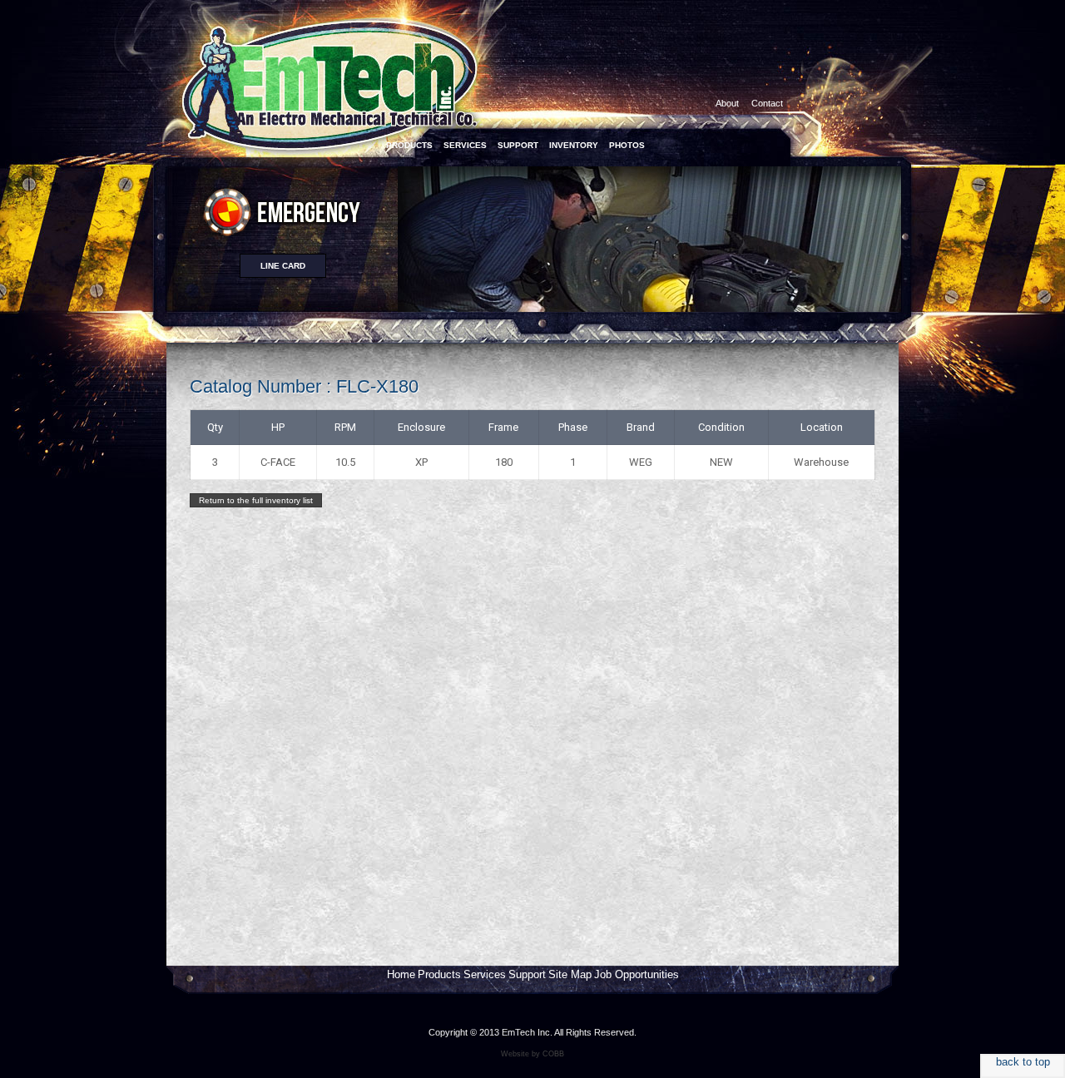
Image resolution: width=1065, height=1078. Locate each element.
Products (439, 974)
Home (401, 974)
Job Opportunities (636, 974)
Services (484, 974)
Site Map (570, 974)
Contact (767, 103)
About (727, 103)
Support (527, 974)
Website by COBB (532, 1054)
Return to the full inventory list (256, 500)
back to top (1023, 1062)
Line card (282, 265)
